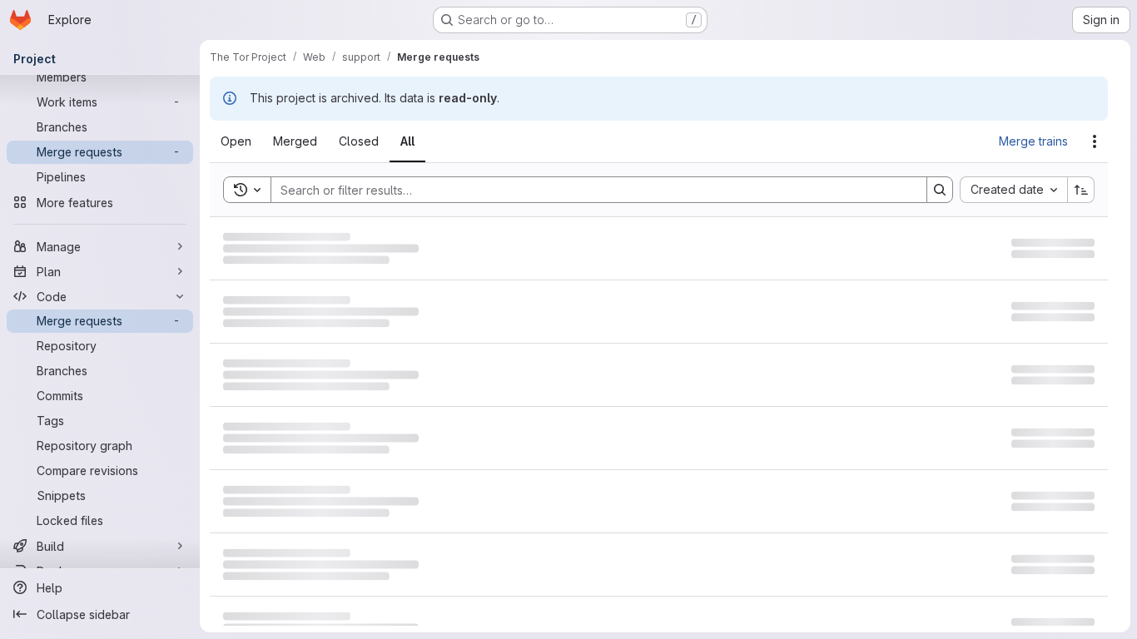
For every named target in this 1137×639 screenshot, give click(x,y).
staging (436, 251)
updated (1045, 251)
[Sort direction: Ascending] (1081, 189)
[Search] (939, 189)
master (410, 303)
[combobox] (1013, 189)
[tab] (246, 141)
